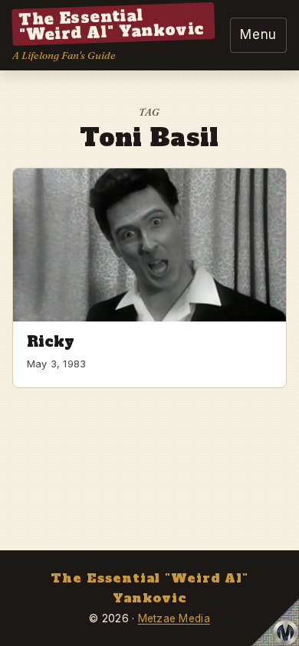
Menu (258, 34)
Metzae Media (174, 618)
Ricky (51, 341)
